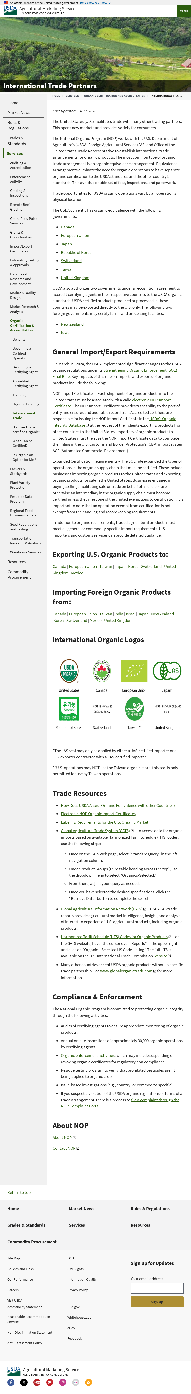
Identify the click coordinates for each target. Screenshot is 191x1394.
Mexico (77, 573)
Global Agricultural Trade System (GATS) (95, 830)
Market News (81, 1208)
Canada (68, 227)
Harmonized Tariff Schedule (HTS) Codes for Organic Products (114, 936)
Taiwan (67, 269)
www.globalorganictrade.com (126, 971)
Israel (65, 332)
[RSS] (88, 1382)
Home (56, 96)
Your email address (147, 1278)
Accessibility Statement (24, 1307)
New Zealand (72, 324)
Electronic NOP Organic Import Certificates (98, 813)
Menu (184, 11)
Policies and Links (20, 1269)
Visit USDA (14, 1300)
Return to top (19, 1192)
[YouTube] (36, 1382)
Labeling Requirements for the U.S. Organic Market (105, 822)
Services (72, 96)
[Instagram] (62, 1382)
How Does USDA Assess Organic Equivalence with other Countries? (118, 805)
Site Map (13, 1258)
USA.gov (73, 1307)
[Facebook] (10, 1382)
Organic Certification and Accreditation (114, 96)
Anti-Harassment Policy (24, 1343)
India (119, 614)
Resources (140, 1225)
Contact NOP (64, 1148)
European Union (75, 235)
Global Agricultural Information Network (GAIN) (102, 909)
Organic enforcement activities (88, 1055)
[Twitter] (23, 1382)
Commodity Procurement (32, 1242)
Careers (13, 1290)
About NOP (62, 1137)
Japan (66, 244)
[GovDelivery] (49, 1382)
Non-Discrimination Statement (29, 1332)
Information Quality (82, 1279)
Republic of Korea (76, 252)
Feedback (74, 1338)
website (160, 956)
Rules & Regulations (150, 1208)
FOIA (70, 1258)
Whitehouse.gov (79, 1317)
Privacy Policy (77, 1290)
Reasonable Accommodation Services (28, 1319)
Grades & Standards (26, 1225)
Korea (133, 566)
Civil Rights (75, 1269)
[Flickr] (75, 1382)
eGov (71, 1328)
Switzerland (71, 260)
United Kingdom (75, 277)
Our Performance (20, 1279)
